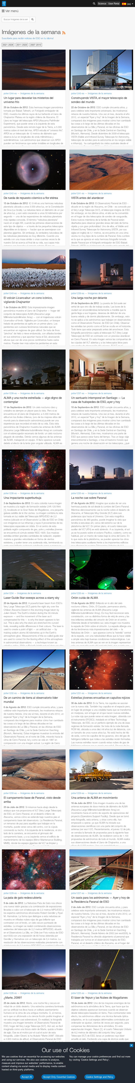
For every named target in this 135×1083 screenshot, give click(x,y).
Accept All (27, 1076)
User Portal (113, 3)
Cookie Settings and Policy (99, 1076)
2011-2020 (22, 44)
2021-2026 (8, 44)
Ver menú (11, 11)
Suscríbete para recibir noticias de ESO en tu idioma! (28, 38)
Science (102, 3)
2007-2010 (35, 44)
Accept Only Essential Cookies (59, 1076)
